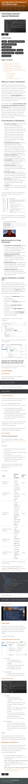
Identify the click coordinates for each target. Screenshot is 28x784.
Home (2, 8)
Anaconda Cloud (6, 55)
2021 (6, 9)
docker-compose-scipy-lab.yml (14, 570)
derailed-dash (15, 780)
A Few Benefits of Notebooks (11, 64)
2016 (19, 8)
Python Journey (9, 8)
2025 (22, 9)
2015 (15, 8)
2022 (10, 9)
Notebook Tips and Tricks (8, 50)
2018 (2, 9)
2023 (14, 9)
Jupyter (4, 41)
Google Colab (19, 53)
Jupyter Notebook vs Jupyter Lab (12, 68)
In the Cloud (10, 76)
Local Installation (11, 73)
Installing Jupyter (6, 47)
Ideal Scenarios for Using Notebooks (13, 66)
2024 (18, 9)
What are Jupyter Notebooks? (11, 63)
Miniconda (10, 423)
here (9, 467)
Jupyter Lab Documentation (9, 44)
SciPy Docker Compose (7, 53)
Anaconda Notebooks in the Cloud (10, 639)
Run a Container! (11, 75)
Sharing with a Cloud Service (14, 78)
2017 (23, 8)
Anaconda (19, 50)
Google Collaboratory (7, 678)
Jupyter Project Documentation (16, 41)
